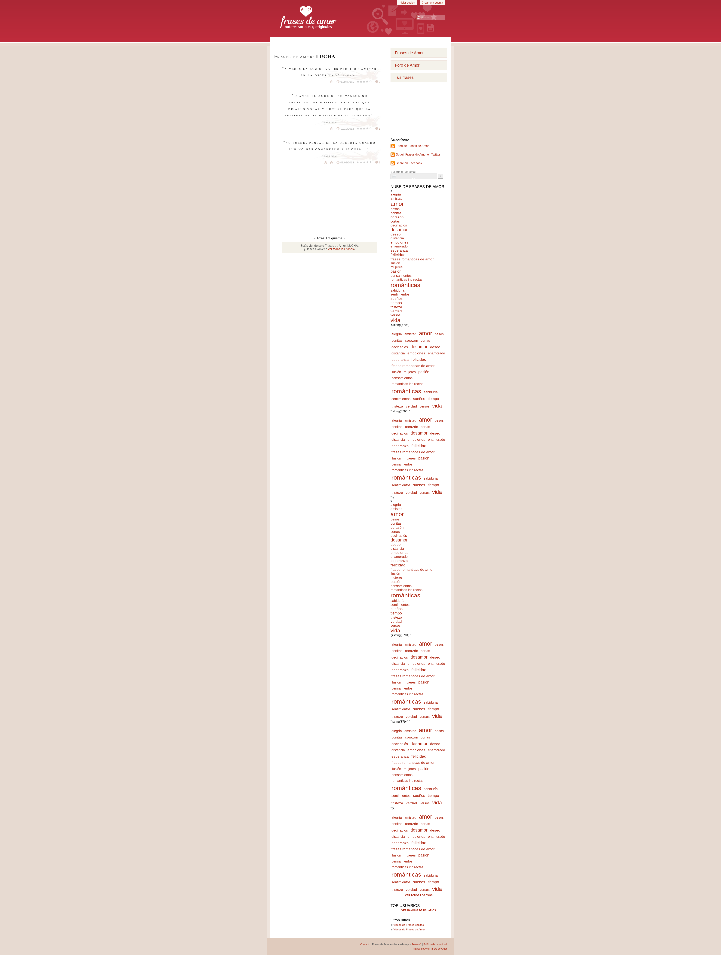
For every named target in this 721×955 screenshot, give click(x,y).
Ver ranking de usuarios (418, 910)
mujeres (397, 267)
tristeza (396, 307)
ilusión (395, 263)
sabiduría (397, 290)
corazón (397, 217)
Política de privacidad (435, 944)
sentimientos (400, 294)
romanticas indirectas (406, 279)
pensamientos (401, 275)
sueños (397, 298)
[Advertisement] (360, 41)
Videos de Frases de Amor (409, 929)
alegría (396, 194)
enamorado (399, 246)
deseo (396, 234)
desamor (399, 229)
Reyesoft (416, 944)
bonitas (396, 213)
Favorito (322, 81)
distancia (397, 238)
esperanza (399, 250)
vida (395, 320)
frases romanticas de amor (412, 259)
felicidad (398, 255)
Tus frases (404, 77)
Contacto (365, 944)
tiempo (396, 303)
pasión (396, 271)
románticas (405, 285)
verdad (396, 311)
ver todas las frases (341, 249)
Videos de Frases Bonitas (408, 924)
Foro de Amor (407, 65)
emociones (399, 242)
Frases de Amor (409, 52)
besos (395, 209)
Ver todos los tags (419, 895)
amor (397, 204)
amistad (396, 198)
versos (395, 315)
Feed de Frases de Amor (412, 145)
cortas (395, 221)
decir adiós (399, 225)
